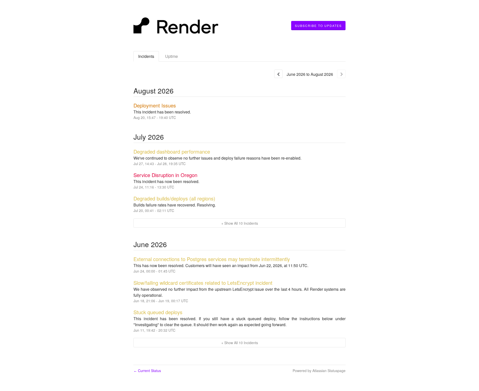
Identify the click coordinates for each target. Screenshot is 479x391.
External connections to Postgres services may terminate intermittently (211, 259)
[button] (318, 25)
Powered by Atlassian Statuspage (319, 370)
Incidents (146, 56)
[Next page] (341, 74)
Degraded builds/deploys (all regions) (174, 198)
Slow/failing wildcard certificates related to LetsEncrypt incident (202, 282)
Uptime (171, 56)
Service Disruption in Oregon (165, 175)
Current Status (147, 370)
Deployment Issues (154, 105)
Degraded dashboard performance (171, 151)
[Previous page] (278, 74)
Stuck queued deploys (157, 312)
